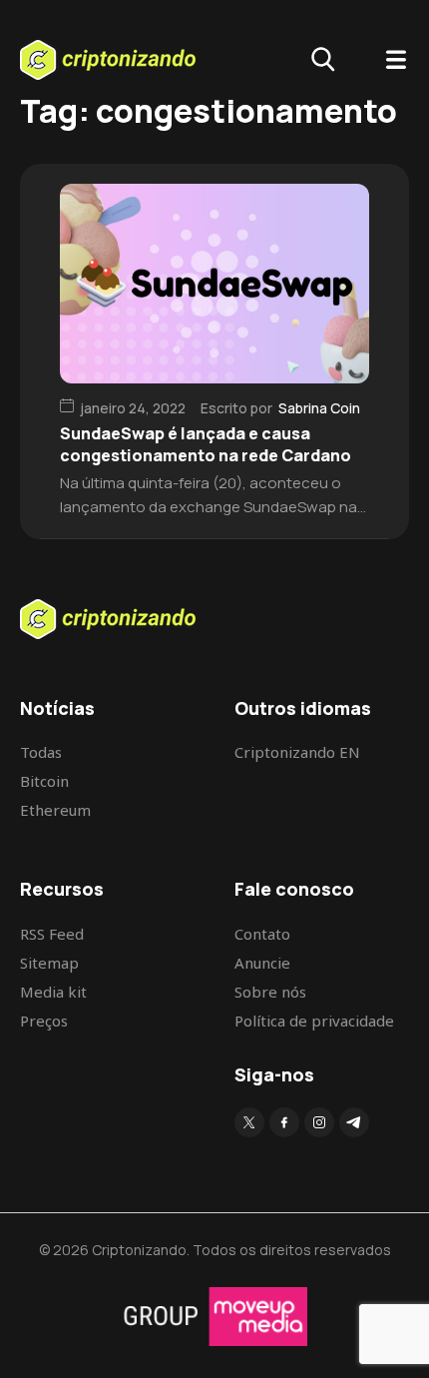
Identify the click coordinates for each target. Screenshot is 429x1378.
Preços (44, 1021)
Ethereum (55, 810)
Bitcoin (44, 781)
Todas (41, 752)
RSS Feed (52, 934)
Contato (262, 934)
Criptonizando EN (297, 752)
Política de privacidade (314, 1021)
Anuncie (262, 963)
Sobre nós (270, 992)
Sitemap (49, 963)
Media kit (53, 992)
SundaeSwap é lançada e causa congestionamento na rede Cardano (205, 444)
